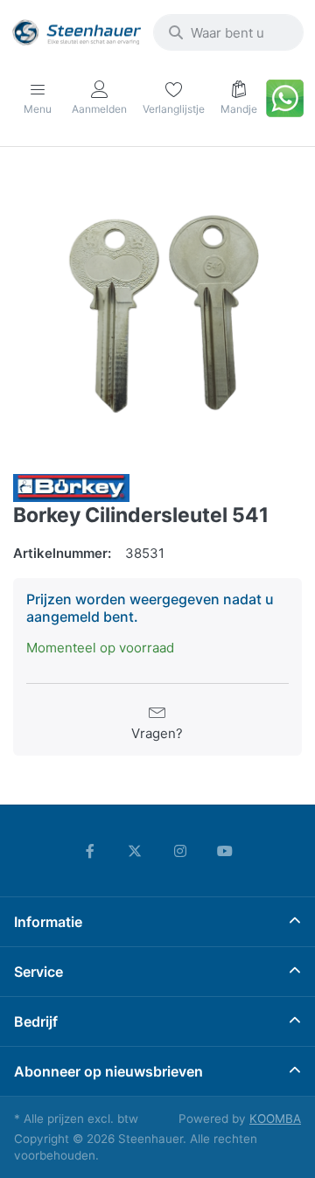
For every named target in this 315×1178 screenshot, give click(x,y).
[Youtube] (225, 851)
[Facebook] (90, 851)
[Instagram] (180, 851)
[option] (157, 312)
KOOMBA (275, 1119)
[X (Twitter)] (135, 851)
